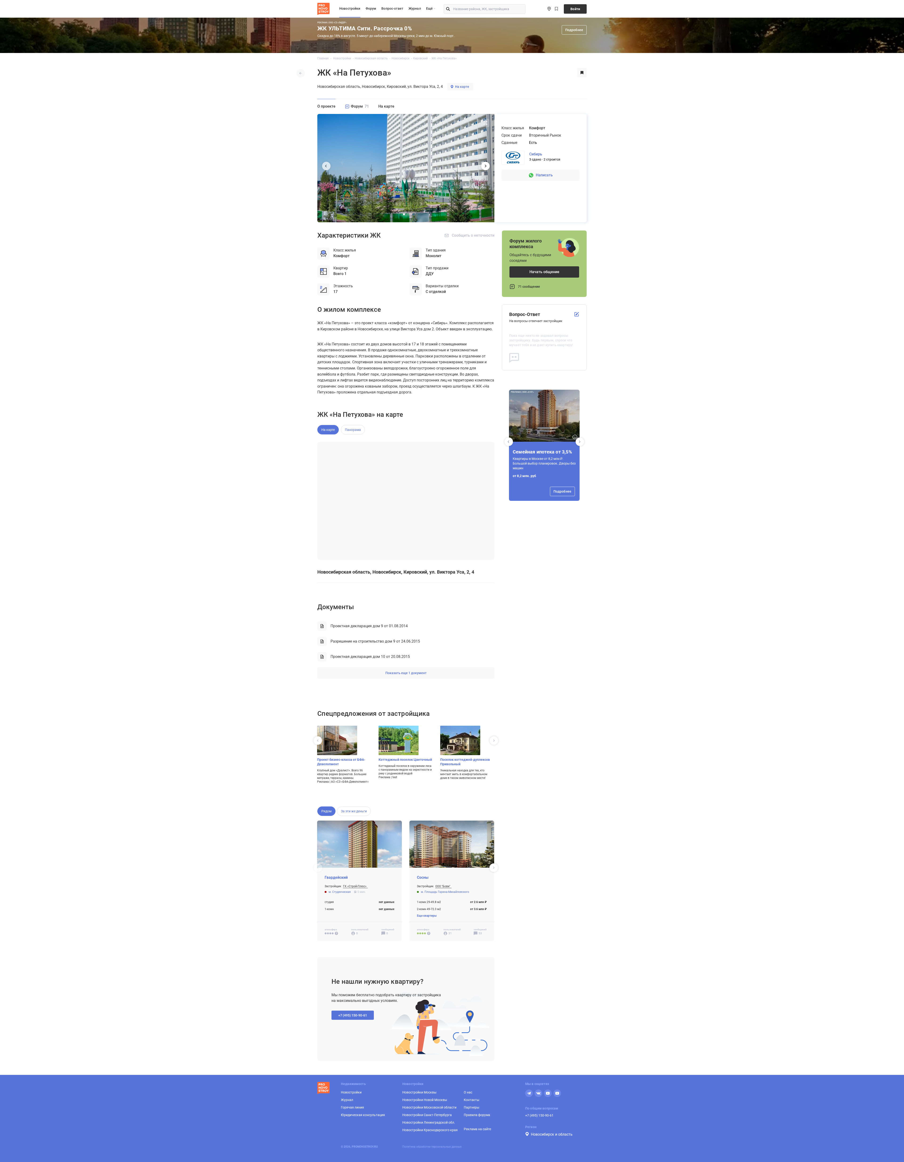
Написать (544, 175)
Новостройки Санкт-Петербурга (427, 1115)
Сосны (422, 877)
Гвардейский (336, 877)
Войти (575, 9)
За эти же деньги (354, 811)
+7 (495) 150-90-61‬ (352, 1015)
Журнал (414, 8)
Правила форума (477, 1115)
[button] (580, 441)
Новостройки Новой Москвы (424, 1100)
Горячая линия (352, 1107)
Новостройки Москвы (419, 1092)
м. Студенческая (340, 892)
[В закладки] (582, 73)
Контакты (471, 1100)
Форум (371, 8)
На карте (462, 87)
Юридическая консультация (363, 1115)
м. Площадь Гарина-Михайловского (445, 892)
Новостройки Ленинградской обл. (428, 1122)
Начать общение (544, 272)
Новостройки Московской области (429, 1107)
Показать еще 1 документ (406, 673)
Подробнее (574, 30)
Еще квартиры (427, 915)
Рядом (326, 811)
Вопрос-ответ (392, 8)
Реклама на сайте (477, 1129)
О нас (468, 1092)
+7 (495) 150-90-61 (539, 1115)
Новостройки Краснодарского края (430, 1130)
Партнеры (471, 1107)
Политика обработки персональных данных (432, 1146)
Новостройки (349, 8)
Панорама (353, 430)
